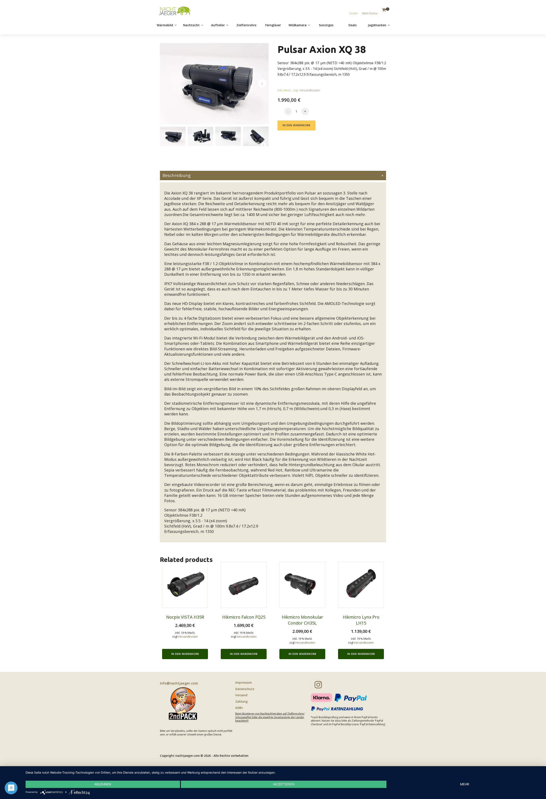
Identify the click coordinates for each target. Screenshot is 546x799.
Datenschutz (244, 689)
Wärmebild (165, 25)
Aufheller (218, 25)
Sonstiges (326, 25)
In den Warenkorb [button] (185, 654)
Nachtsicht (191, 25)
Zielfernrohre (246, 25)
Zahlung (241, 701)
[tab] (273, 175)
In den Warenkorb (296, 125)
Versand (241, 695)
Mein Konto (370, 13)
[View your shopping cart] (384, 10)
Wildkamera (297, 25)
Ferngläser (273, 25)
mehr (464, 784)
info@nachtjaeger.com (179, 683)
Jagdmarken (377, 25)
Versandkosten (309, 90)
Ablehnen (102, 784)
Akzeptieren (284, 784)
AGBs (239, 708)
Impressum (243, 682)
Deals (353, 25)
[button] (262, 83)
